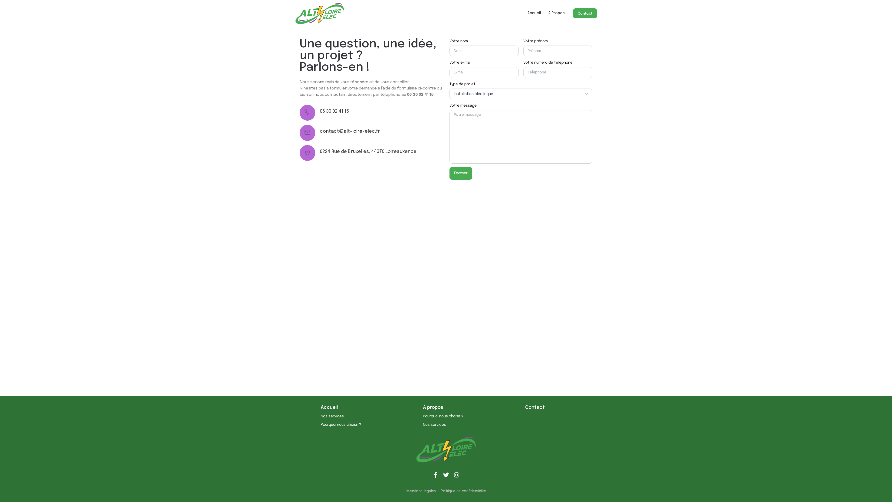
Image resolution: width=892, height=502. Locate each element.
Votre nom (458, 41)
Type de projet (462, 84)
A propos (433, 407)
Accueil (329, 407)
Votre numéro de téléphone (548, 63)
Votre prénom (535, 41)
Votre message (463, 106)
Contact (535, 407)
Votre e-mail (460, 63)
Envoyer (461, 173)
